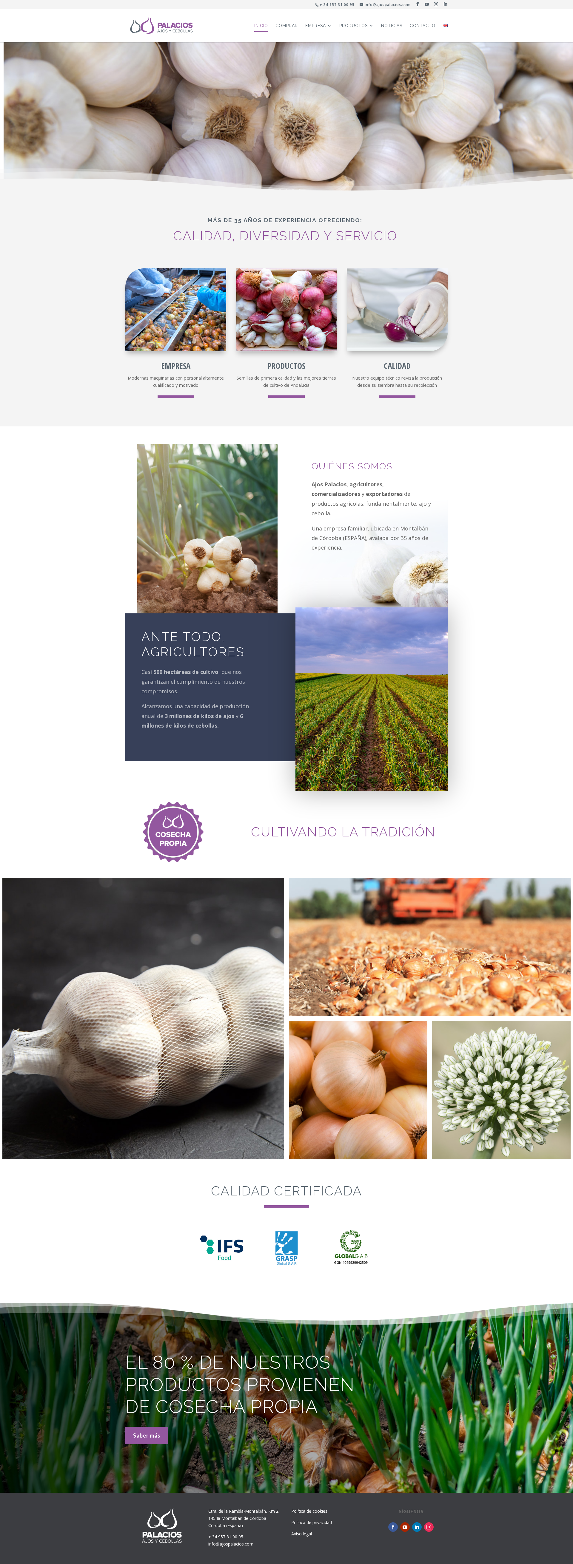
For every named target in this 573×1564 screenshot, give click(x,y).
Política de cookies (309, 1511)
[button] (273, 191)
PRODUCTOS (353, 26)
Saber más (147, 1435)
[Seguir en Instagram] (429, 1527)
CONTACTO (422, 26)
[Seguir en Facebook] (393, 1527)
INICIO (261, 26)
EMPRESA (315, 26)
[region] (286, 115)
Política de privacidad (311, 1522)
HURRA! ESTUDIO (401, 1545)
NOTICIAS (391, 26)
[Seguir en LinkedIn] (417, 1527)
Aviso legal (301, 1534)
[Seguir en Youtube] (405, 1527)
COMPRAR (286, 26)
